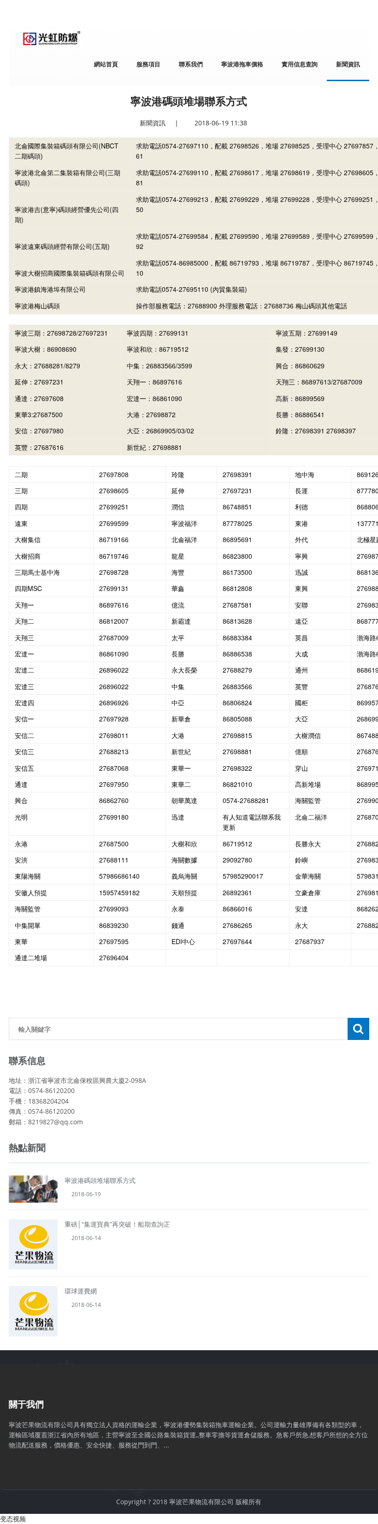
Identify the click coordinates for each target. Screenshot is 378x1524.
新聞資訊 (348, 64)
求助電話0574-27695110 (172, 289)
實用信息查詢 (300, 64)
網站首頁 (106, 64)
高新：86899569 (300, 398)
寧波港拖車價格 (242, 64)
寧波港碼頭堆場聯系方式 (100, 1180)
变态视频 (13, 1518)
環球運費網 (81, 1291)
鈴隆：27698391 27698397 (316, 430)
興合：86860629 (300, 365)
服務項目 (148, 64)
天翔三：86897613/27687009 (319, 381)
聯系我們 (191, 64)
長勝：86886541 (300, 414)
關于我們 (26, 1404)
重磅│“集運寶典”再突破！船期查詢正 (117, 1224)
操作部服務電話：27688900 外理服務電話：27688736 (241, 305)
